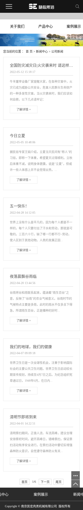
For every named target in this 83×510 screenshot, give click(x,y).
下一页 (45, 482)
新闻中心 (42, 51)
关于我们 (17, 27)
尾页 (59, 482)
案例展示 (41, 495)
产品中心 (45, 27)
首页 (24, 482)
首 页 (29, 51)
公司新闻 (57, 51)
